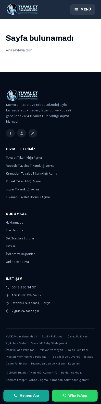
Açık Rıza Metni (16, 343)
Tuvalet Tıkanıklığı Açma (24, 157)
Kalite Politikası (77, 350)
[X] (32, 133)
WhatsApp (77, 395)
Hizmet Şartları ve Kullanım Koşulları (55, 363)
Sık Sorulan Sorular (20, 238)
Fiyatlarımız (14, 230)
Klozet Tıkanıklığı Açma (23, 181)
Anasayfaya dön (19, 50)
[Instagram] (21, 133)
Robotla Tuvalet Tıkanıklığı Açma (30, 166)
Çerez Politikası (78, 336)
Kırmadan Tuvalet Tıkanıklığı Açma (31, 173)
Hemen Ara (29, 395)
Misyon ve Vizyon (51, 350)
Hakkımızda (14, 222)
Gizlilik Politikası (52, 336)
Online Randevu (17, 262)
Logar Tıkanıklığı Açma (22, 189)
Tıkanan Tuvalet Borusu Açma (28, 197)
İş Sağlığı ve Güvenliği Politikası (73, 356)
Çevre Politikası (16, 363)
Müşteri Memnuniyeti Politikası (26, 356)
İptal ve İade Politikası (20, 350)
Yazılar (10, 246)
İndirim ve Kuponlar (20, 254)
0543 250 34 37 (24, 287)
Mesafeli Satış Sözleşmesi (49, 343)
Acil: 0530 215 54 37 (26, 295)
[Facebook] (10, 133)
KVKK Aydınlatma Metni (21, 336)
